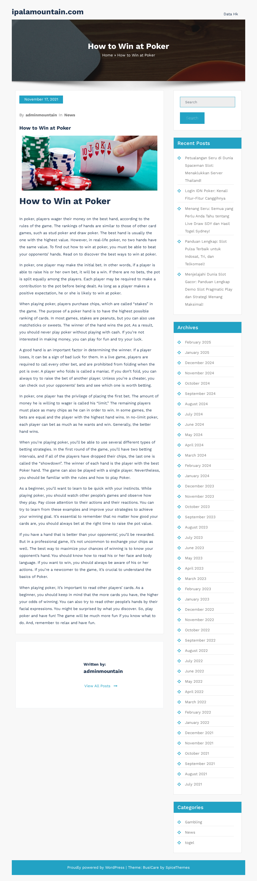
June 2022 (194, 671)
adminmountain (41, 115)
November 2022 (199, 620)
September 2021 (200, 763)
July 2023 (194, 537)
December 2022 (199, 609)
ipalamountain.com (48, 11)
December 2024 (199, 363)
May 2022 (194, 681)
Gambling (193, 822)
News (69, 115)
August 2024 (196, 404)
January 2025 (197, 352)
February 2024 (198, 465)
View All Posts (98, 686)
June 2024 (194, 424)
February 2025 (198, 342)
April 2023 (194, 568)
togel (189, 842)
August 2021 (196, 774)
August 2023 (196, 527)
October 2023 (197, 506)
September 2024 (200, 393)
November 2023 (199, 496)
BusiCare (151, 867)
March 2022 (195, 702)
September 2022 (200, 640)
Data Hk (231, 14)
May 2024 (194, 434)
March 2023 (195, 578)
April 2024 (194, 445)
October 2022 (197, 630)
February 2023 (198, 589)
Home (107, 55)
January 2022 (197, 722)
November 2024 (199, 373)
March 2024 (195, 455)
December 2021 (199, 733)
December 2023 (199, 486)
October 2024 (197, 383)
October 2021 (197, 753)
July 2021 (193, 784)
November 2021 (199, 743)
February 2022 (198, 712)
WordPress (114, 867)
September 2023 (200, 517)
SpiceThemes (178, 867)
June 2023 (194, 548)
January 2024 (197, 476)
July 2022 (194, 661)
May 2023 (194, 558)
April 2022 (194, 691)
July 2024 (194, 414)
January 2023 (197, 599)
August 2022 (196, 650)
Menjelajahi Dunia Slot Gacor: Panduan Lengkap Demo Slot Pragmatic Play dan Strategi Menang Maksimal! (208, 289)
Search (192, 118)
